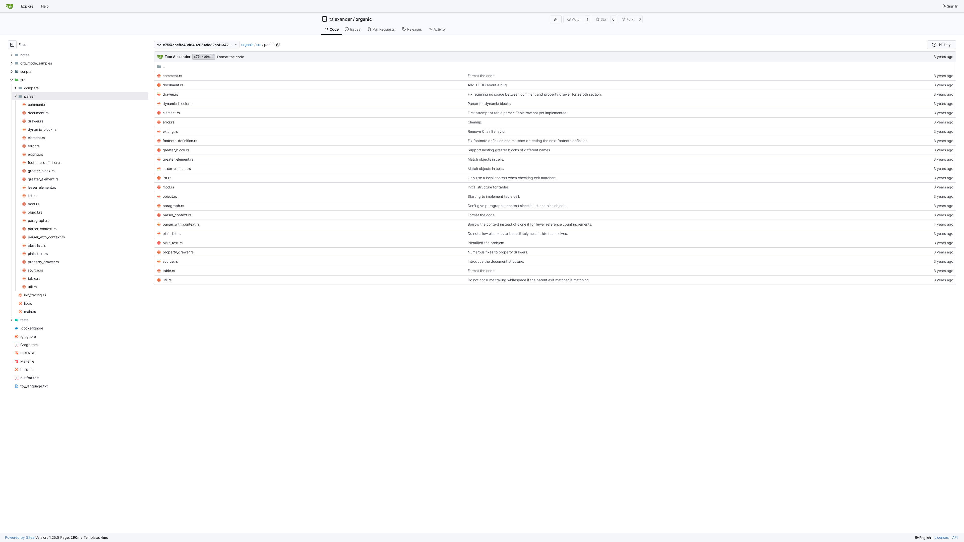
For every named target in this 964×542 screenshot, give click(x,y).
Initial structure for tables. (489, 187)
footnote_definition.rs (180, 141)
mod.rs (168, 187)
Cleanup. (475, 122)
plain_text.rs (173, 243)
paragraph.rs (173, 206)
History (945, 44)
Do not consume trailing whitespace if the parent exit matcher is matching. (529, 280)
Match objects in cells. (486, 159)
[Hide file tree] (12, 44)
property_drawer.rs (178, 252)
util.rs (167, 280)
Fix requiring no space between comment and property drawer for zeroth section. (535, 94)
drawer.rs (170, 94)
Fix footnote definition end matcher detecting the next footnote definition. (528, 141)
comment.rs (172, 76)
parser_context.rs (177, 215)
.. (164, 66)
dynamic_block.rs (177, 103)
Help (45, 6)
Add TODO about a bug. (488, 85)
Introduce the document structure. (496, 261)
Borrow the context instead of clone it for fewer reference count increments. (530, 224)
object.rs (170, 196)
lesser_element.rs (177, 168)
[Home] (10, 6)
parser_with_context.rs (181, 224)
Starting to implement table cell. (494, 196)
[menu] (923, 537)
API (955, 537)
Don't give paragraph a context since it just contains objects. (517, 206)
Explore (27, 6)
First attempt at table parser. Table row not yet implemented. (518, 113)
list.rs (167, 178)
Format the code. (231, 57)
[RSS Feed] (556, 19)
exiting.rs (170, 131)
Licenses (941, 537)
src (258, 44)
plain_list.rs (171, 233)
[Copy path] (278, 44)
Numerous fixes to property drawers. (498, 252)
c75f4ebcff (204, 56)
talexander (340, 19)
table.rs (169, 270)
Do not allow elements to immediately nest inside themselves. (518, 233)
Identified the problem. (486, 243)
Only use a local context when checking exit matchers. (512, 178)
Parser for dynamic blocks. (490, 103)
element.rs (171, 113)
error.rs (168, 122)
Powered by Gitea (19, 537)
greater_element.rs (178, 159)
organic (363, 19)
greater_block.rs (176, 150)
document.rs (173, 85)
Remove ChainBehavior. (487, 131)
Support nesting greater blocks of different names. (509, 150)
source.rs (170, 261)
